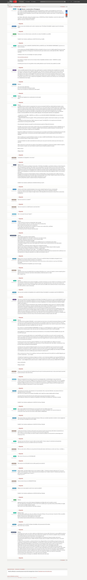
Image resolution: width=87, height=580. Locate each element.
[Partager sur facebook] (66, 11)
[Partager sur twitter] (66, 13)
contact (33, 1)
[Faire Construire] (11, 1)
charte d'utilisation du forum (12, 576)
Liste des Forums (11, 569)
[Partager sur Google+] (66, 14)
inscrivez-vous (49, 571)
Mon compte (77, 1)
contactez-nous (35, 577)
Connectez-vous (41, 571)
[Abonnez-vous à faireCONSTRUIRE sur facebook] (68, 1)
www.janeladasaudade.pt (23, 57)
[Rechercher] (65, 1)
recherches (31, 577)
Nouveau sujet (17, 6)
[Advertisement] (37, 564)
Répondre (21, 23)
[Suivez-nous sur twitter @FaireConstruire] (71, 1)
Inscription (23, 569)
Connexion (24, 6)
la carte (28, 1)
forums (22, 1)
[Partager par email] (66, 16)
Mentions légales (20, 577)
